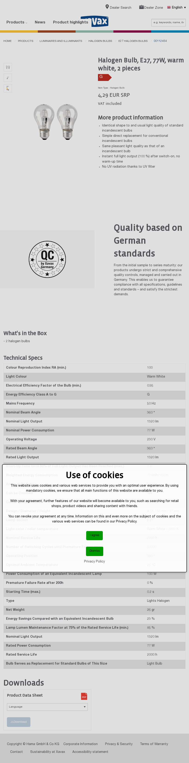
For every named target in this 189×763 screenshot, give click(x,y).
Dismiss (95, 551)
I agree (94, 535)
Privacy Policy (94, 561)
